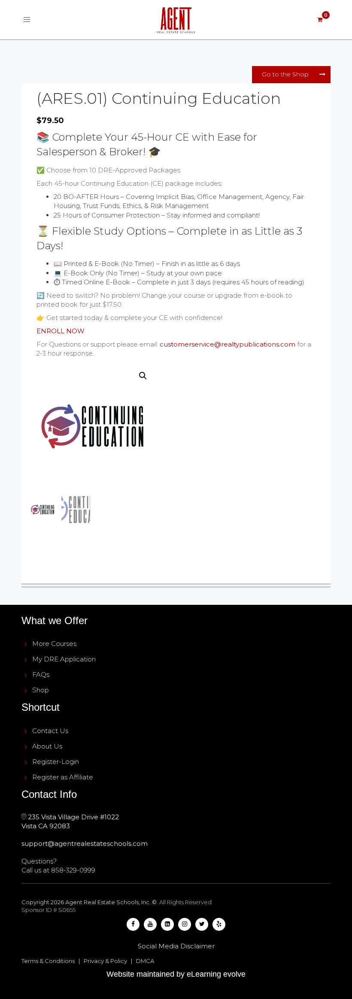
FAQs (40, 674)
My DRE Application (64, 659)
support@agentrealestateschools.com (84, 843)
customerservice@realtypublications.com (227, 344)
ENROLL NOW (60, 331)
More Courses (54, 644)
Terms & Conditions (48, 960)
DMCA (145, 960)
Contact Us (50, 731)
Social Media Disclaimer (176, 946)
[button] (143, 375)
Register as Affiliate (62, 777)
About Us (47, 746)
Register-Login (55, 762)
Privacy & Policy (105, 960)
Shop (40, 690)
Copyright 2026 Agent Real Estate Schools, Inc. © (89, 902)
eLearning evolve (216, 974)
